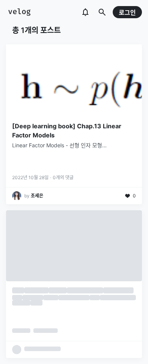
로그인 (127, 12)
